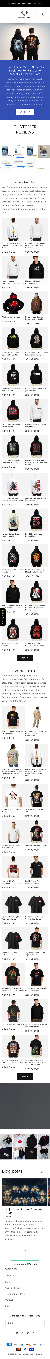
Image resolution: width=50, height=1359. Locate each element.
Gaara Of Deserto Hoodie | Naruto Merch (13, 390)
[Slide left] (19, 1250)
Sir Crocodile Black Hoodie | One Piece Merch (36, 1025)
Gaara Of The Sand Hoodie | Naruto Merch (36, 390)
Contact (9, 1300)
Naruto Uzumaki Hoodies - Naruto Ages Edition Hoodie (13, 282)
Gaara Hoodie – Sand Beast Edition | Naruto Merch (36, 354)
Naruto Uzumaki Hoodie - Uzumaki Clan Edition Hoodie (35, 608)
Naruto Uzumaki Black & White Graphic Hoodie (12, 607)
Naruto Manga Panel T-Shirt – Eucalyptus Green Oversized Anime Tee (12, 771)
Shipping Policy (12, 1288)
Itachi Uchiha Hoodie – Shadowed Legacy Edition (12, 499)
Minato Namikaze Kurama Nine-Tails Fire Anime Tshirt (13, 1061)
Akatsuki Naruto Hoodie (11, 317)
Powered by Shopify (34, 1354)
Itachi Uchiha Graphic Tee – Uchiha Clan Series (36, 918)
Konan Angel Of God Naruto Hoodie (13, 571)
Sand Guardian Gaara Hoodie (10, 645)
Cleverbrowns (20, 1354)
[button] (5, 14)
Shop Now (25, 112)
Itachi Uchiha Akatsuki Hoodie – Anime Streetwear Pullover (36, 462)
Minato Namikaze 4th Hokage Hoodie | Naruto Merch (12, 245)
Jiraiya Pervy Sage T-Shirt (36, 845)
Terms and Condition (15, 1294)
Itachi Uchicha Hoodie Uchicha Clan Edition (11, 461)
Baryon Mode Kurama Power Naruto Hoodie (34, 318)
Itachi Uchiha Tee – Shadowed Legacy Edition (36, 882)
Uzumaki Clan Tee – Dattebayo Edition (10, 954)
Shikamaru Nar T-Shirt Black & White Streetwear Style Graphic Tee (35, 1062)
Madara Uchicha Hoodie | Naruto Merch (35, 282)
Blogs (8, 1306)
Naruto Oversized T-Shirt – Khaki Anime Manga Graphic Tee (36, 733)
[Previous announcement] (5, 3)
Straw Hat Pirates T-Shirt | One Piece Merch (36, 989)
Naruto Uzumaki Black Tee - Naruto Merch (13, 732)
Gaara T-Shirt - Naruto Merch (11, 810)
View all (25, 657)
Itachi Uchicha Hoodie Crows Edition (11, 425)
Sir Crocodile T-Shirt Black (13, 1024)
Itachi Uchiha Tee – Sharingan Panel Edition (12, 882)
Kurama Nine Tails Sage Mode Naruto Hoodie (35, 571)
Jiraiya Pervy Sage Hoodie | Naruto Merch (36, 499)
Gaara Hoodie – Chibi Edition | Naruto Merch (11, 354)
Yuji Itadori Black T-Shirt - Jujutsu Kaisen (36, 954)
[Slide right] (31, 1250)
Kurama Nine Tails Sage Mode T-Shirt (11, 846)
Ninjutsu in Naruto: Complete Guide (24, 1211)
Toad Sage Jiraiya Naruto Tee (35, 810)
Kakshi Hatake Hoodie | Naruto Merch (35, 535)
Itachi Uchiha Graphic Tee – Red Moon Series (13, 918)
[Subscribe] (42, 1323)
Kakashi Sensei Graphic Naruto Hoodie (11, 535)
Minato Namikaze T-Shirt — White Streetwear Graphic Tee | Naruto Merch (35, 772)
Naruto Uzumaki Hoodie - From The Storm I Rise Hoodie (35, 245)
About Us (9, 1276)
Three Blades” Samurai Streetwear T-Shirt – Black (13, 989)
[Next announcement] (45, 3)
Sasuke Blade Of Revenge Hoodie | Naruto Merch (36, 645)
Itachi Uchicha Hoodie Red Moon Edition (36, 425)
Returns (9, 1282)
